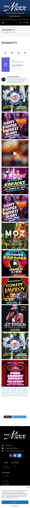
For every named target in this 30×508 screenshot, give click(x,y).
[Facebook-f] (24, 22)
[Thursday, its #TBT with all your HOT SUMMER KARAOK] (15, 263)
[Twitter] (27, 22)
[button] (27, 487)
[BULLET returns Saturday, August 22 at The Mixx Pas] (15, 98)
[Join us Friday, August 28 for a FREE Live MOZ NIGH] (15, 236)
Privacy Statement (15, 506)
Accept (15, 502)
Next (13, 60)
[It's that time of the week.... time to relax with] (15, 126)
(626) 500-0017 (15, 16)
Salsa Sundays (17, 65)
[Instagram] (20, 22)
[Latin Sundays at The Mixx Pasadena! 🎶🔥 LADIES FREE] (15, 153)
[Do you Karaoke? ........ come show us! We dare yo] (15, 181)
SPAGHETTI (13, 32)
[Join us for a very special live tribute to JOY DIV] (15, 318)
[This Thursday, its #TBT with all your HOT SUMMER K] (15, 400)
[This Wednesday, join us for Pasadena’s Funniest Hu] (15, 373)
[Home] (2, 32)
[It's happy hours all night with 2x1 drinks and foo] (15, 208)
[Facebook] (15, 455)
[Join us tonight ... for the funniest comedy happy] (15, 291)
